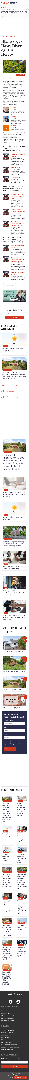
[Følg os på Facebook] (11, 1002)
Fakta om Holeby (6, 1037)
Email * (6, 727)
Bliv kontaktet (10, 749)
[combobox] (4, 737)
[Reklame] (14, 295)
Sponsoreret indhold (7, 1049)
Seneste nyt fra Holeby (7, 1030)
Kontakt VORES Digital (7, 1018)
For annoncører (5, 1013)
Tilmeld (14, 317)
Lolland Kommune (6, 1042)
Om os (3, 1011)
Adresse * (6, 734)
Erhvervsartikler (5, 1040)
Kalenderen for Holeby (7, 1035)
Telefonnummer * (8, 720)
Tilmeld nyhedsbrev (20, 1077)
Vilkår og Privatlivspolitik (8, 1016)
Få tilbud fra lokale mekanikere (10, 1047)
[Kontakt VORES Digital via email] (18, 1002)
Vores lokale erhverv (7, 1032)
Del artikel (19, 75)
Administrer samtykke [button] (7, 1020)
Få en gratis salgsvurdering (9, 1044)
